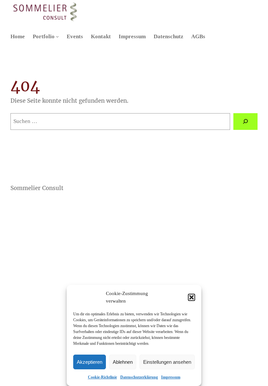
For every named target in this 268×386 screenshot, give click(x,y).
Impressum (170, 377)
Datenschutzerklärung (139, 377)
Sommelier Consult (36, 188)
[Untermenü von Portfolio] (57, 36)
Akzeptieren (89, 362)
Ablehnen (123, 362)
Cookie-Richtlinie (102, 377)
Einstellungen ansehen (167, 362)
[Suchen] (245, 121)
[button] (191, 297)
